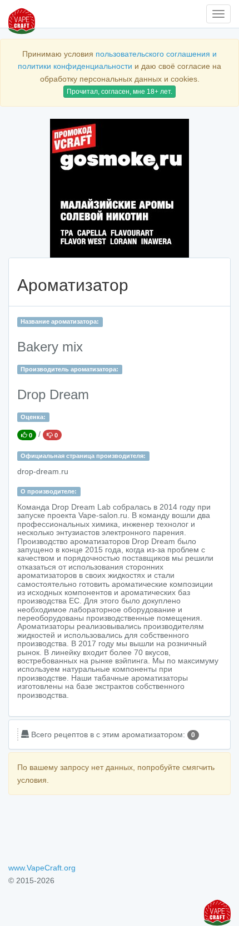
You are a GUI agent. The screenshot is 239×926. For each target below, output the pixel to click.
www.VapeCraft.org (42, 867)
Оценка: (33, 417)
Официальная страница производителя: (83, 455)
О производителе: (49, 491)
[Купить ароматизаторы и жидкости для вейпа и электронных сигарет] (119, 188)
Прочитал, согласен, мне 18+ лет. (119, 91)
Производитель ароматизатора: (69, 369)
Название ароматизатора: (60, 321)
